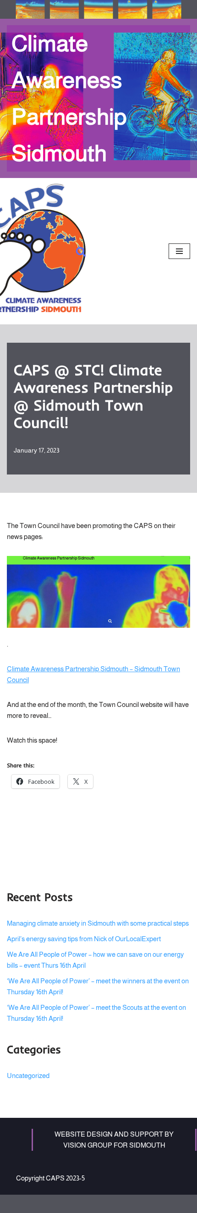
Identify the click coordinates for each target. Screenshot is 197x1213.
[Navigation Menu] (179, 251)
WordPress (126, 1204)
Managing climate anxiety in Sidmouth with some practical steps (98, 923)
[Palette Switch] (98, 9)
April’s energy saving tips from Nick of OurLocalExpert (84, 939)
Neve (62, 1204)
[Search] (81, 251)
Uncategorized (28, 1075)
